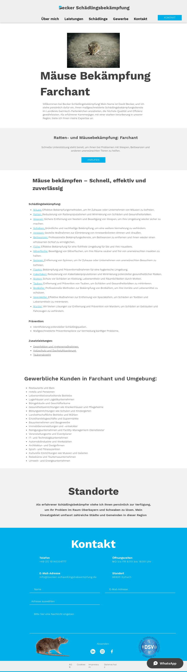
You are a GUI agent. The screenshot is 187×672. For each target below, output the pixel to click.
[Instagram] (102, 651)
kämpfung (117, 7)
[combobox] (65, 601)
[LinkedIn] (92, 651)
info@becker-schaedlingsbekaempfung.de (68, 577)
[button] (98, 18)
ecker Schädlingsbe (84, 7)
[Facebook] (111, 651)
